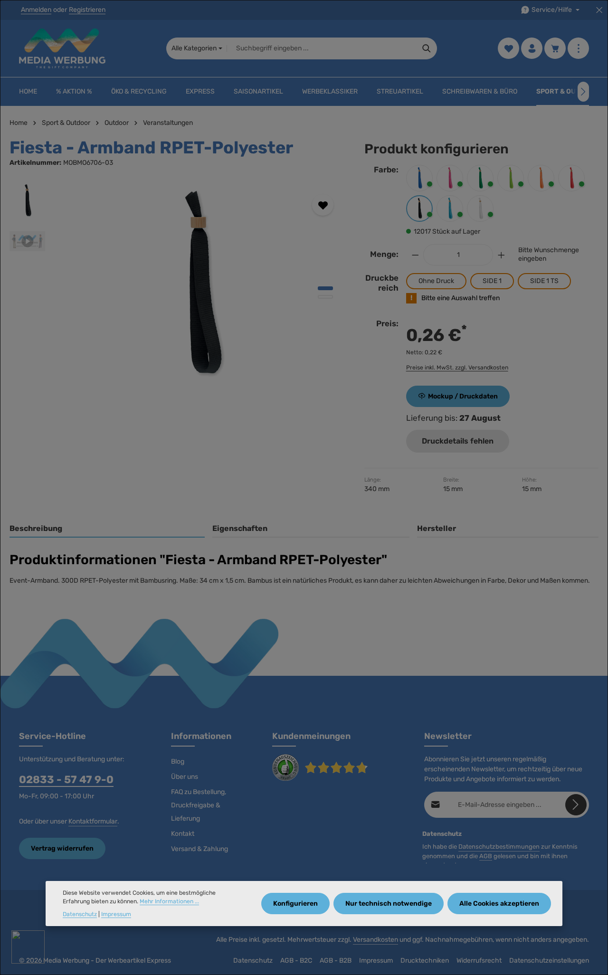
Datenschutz (253, 960)
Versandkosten (375, 940)
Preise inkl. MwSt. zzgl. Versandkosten (457, 367)
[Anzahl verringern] (415, 254)
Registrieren (87, 10)
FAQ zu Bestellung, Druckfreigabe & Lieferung (198, 805)
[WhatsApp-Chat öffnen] (28, 947)
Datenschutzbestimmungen (499, 846)
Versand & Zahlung (199, 849)
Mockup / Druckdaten (463, 396)
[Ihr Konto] (531, 48)
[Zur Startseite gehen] (62, 48)
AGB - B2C (296, 960)
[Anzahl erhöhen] (502, 254)
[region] (177, 285)
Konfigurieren (295, 903)
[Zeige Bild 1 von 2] (325, 288)
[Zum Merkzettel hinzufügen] (322, 205)
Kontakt (182, 834)
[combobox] (322, 48)
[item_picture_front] (199, 285)
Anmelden (36, 10)
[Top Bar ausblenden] (599, 10)
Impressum (376, 960)
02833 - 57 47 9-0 (66, 779)
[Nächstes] (583, 92)
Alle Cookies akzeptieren (499, 903)
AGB (485, 856)
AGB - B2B (336, 960)
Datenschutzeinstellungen (549, 960)
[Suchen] (427, 48)
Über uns (184, 777)
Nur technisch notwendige (388, 903)
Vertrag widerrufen (62, 848)
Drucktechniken (424, 960)
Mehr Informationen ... (169, 902)
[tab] (107, 529)
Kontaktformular (92, 821)
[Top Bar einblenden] (578, 48)
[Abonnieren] (576, 804)
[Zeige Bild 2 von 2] (325, 297)
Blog (177, 761)
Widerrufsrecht (479, 960)
